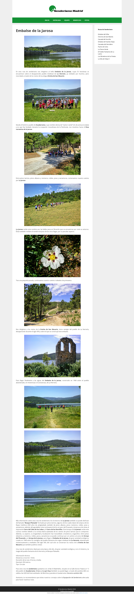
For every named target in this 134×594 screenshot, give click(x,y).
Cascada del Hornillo (104, 39)
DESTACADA (57, 20)
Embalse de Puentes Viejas (106, 42)
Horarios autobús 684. (74, 573)
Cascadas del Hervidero (105, 44)
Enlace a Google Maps (43, 571)
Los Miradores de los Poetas (107, 56)
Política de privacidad (67, 591)
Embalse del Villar (103, 34)
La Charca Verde (103, 49)
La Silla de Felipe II (103, 59)
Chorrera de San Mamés (105, 37)
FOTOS (87, 20)
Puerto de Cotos (103, 47)
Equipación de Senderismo (72, 578)
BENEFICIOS (77, 20)
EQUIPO (67, 20)
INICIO (47, 20)
